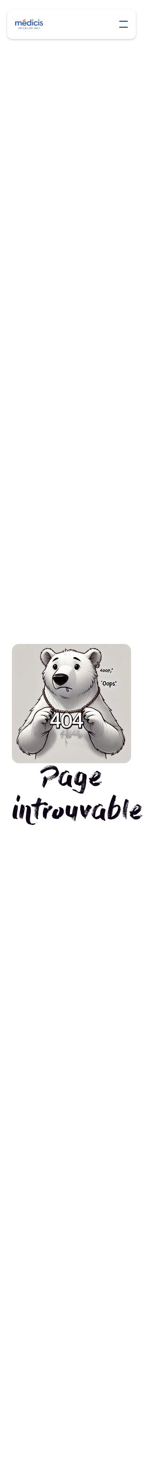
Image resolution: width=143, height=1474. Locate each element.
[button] (123, 24)
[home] (31, 24)
